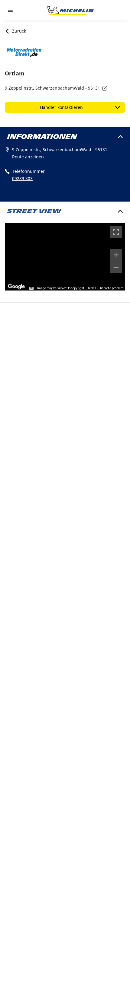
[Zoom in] (116, 255)
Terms (92, 288)
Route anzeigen (28, 157)
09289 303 (22, 178)
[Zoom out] (116, 267)
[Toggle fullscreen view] (116, 232)
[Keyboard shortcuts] (31, 288)
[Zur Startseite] (70, 10)
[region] (65, 257)
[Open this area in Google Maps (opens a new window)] (16, 287)
